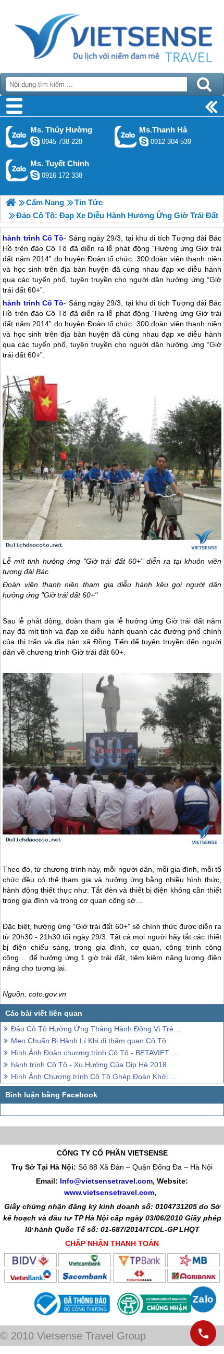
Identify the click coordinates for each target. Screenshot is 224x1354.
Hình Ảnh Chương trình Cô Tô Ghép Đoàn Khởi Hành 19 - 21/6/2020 (96, 1076)
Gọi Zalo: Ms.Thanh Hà (126, 136)
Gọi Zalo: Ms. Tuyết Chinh (17, 170)
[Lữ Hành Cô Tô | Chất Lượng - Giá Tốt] (11, 202)
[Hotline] (203, 1333)
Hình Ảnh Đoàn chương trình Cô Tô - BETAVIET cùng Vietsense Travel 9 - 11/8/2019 (96, 1052)
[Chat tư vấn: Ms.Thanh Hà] (144, 141)
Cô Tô (53, 303)
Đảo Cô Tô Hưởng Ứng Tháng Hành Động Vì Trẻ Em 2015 (96, 1029)
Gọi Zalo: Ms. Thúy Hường (17, 136)
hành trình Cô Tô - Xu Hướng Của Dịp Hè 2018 (89, 1064)
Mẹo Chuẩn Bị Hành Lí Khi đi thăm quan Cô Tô (88, 1041)
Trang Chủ (112, 34)
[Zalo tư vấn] (203, 1299)
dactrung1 (35, 141)
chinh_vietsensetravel (35, 175)
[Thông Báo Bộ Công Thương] (71, 1317)
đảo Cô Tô (49, 313)
